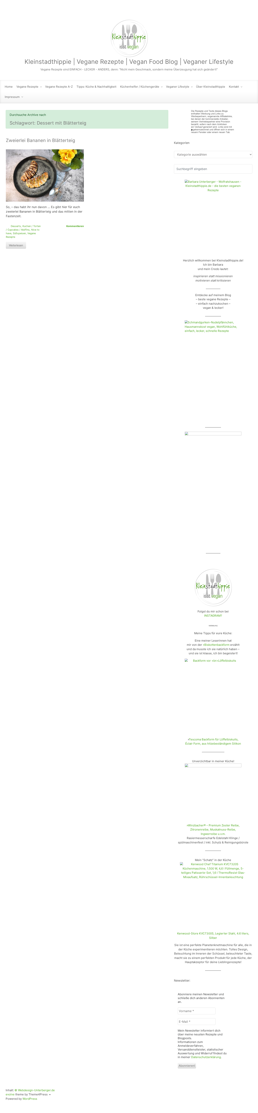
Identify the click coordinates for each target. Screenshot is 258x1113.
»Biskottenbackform (216, 645)
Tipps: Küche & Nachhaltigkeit (96, 86)
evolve (10, 1094)
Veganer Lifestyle (177, 86)
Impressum (12, 97)
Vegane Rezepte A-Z (59, 86)
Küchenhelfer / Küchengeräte (139, 86)
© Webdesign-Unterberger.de (35, 1090)
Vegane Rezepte (27, 86)
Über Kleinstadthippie (210, 86)
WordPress (29, 1099)
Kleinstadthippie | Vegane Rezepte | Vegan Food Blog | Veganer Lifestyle (129, 61)
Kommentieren (75, 226)
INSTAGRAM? (213, 615)
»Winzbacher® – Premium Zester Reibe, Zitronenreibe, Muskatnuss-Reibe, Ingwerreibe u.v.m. (213, 830)
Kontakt (234, 86)
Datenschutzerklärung (206, 1057)
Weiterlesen (16, 245)
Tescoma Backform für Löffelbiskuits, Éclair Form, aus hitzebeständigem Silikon (213, 742)
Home (9, 86)
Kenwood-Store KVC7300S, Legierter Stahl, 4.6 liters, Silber (213, 936)
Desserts (16, 226)
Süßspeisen (19, 233)
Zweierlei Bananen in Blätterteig (40, 140)
